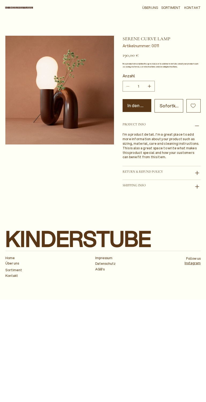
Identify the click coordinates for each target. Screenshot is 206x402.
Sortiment (13, 270)
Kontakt (11, 275)
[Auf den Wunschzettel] (193, 106)
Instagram (193, 263)
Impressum (103, 258)
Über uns (12, 263)
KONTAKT (192, 7)
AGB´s (100, 269)
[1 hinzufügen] (149, 86)
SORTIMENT (171, 7)
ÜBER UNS (150, 7)
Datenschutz (105, 263)
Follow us (193, 258)
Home (10, 258)
